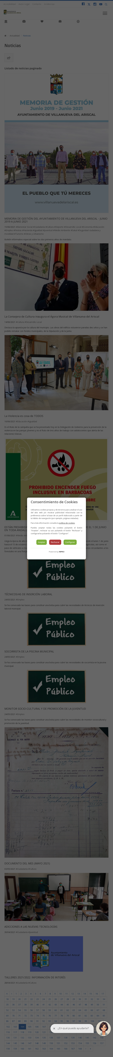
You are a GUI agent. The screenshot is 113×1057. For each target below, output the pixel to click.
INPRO (61, 552)
